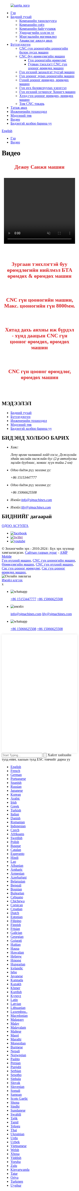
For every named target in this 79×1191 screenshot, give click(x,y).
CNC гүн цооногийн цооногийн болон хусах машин (43, 50)
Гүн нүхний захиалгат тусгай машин (47, 72)
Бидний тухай (21, 17)
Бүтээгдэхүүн (21, 44)
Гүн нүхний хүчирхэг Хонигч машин (47, 92)
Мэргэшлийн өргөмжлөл (38, 36)
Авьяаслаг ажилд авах (35, 40)
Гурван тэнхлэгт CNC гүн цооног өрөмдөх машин (47, 66)
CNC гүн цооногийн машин (54, 560)
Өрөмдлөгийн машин (18, 564)
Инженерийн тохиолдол (29, 111)
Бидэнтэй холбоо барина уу (31, 123)
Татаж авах (19, 107)
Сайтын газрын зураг (41, 552)
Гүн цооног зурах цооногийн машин (46, 76)
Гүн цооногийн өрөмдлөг (47, 60)
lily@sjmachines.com (36, 507)
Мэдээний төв (21, 115)
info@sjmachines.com (36, 500)
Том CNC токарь (31, 104)
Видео (15, 119)
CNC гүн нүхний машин (54, 564)
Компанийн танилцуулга (38, 21)
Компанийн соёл (31, 25)
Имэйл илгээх (12, 580)
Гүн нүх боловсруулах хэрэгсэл (42, 88)
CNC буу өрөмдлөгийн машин (42, 56)
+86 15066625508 (50, 599)
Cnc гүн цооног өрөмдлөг (21, 568)
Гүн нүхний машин (16, 560)
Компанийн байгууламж (37, 28)
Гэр (13, 13)
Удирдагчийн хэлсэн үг (36, 32)
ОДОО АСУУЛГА (15, 526)
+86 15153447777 (23, 599)
